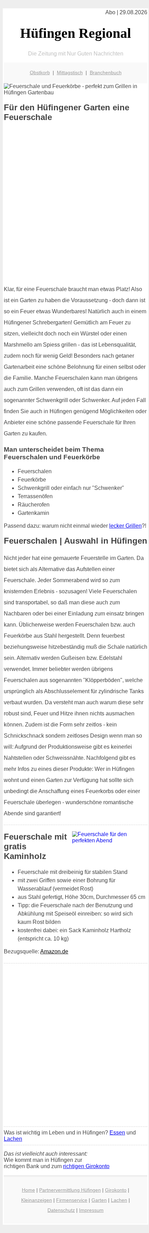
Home (28, 1190)
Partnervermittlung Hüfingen (70, 1190)
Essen (117, 1133)
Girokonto (115, 1190)
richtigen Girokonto (86, 1166)
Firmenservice (71, 1200)
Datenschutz (61, 1210)
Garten (99, 1200)
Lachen (13, 1139)
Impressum (91, 1210)
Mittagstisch (70, 72)
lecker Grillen (125, 526)
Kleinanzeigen (36, 1200)
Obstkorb (40, 72)
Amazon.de (54, 951)
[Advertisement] (74, 203)
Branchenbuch (106, 72)
